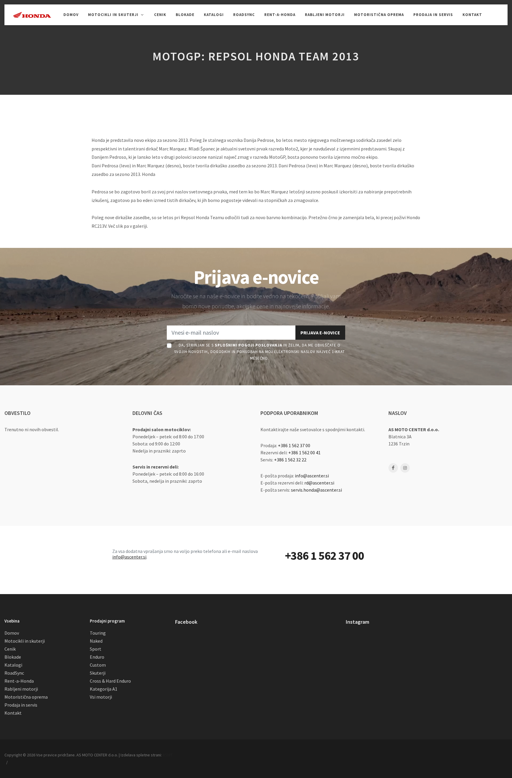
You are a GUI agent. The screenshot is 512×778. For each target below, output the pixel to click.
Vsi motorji (101, 697)
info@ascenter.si (312, 476)
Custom (98, 665)
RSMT (167, 755)
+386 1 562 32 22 (290, 460)
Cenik (10, 649)
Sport (95, 649)
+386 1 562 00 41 (304, 452)
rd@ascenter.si (319, 483)
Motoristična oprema (26, 697)
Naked (96, 641)
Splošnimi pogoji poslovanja (248, 345)
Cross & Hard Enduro (110, 681)
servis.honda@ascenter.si (316, 490)
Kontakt (13, 713)
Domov (11, 633)
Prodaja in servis (20, 705)
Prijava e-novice (320, 333)
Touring (98, 633)
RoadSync (14, 673)
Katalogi (13, 665)
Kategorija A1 (103, 689)
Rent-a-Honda (19, 681)
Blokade (12, 657)
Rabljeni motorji (21, 689)
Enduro (97, 657)
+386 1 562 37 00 (294, 445)
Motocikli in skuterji (24, 641)
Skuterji (97, 673)
